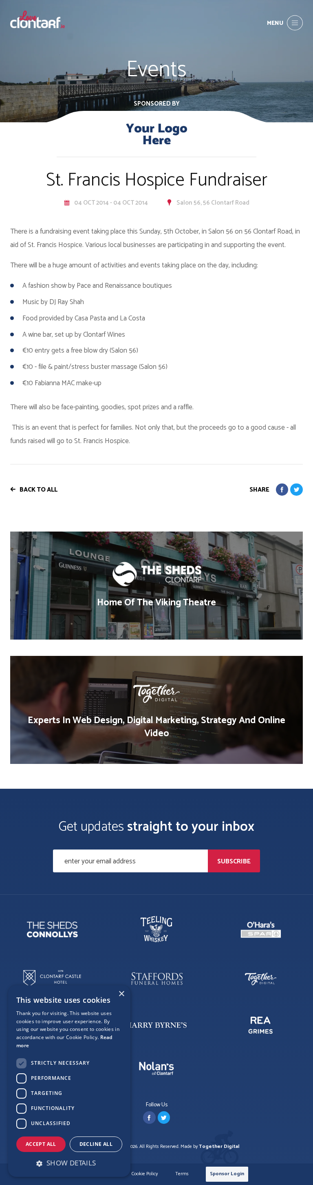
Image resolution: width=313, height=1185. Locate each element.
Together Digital (219, 1146)
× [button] (121, 994)
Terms (182, 1174)
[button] (69, 1163)
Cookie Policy (145, 1174)
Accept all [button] (41, 1144)
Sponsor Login (227, 1174)
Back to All (38, 489)
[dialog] (69, 1081)
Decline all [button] (95, 1144)
